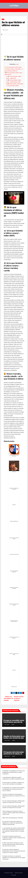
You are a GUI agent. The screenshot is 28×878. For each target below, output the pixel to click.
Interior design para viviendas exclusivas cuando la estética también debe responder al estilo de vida (13, 813)
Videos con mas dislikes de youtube (8, 698)
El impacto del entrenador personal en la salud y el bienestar (13, 753)
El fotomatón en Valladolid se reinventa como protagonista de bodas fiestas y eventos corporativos (13, 772)
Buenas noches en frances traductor (19, 698)
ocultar (16, 64)
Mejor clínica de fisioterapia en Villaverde (12, 817)
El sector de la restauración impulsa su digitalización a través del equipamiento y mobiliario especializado (12, 823)
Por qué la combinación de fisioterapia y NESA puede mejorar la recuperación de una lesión (13, 796)
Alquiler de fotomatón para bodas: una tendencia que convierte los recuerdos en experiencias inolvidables (13, 738)
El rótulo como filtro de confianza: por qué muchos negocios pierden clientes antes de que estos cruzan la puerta (13, 844)
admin (12, 724)
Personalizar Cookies (8, 872)
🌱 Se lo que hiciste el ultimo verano (12, 67)
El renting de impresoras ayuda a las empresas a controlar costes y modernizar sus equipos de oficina (13, 838)
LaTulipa (14, 5)
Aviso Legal (13, 875)
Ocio (3, 19)
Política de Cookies (19, 872)
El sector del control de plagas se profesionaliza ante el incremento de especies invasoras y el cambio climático (13, 851)
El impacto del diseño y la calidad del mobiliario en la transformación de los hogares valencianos (13, 858)
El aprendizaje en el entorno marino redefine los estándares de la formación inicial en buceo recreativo (13, 789)
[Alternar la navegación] (15, 10)
